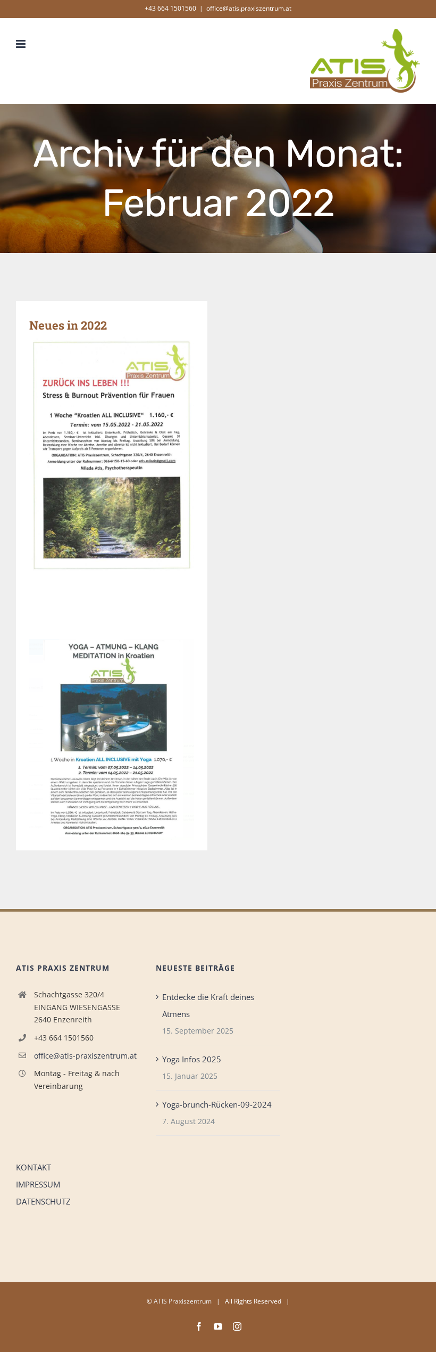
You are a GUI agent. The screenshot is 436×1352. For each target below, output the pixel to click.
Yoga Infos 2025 (191, 1059)
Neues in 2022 (68, 325)
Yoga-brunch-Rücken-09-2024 (217, 1104)
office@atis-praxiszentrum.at (85, 1056)
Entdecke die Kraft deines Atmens (208, 1005)
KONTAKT (33, 1167)
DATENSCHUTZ (43, 1201)
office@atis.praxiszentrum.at (248, 8)
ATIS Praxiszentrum (183, 1301)
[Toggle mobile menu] (21, 44)
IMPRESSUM (38, 1184)
